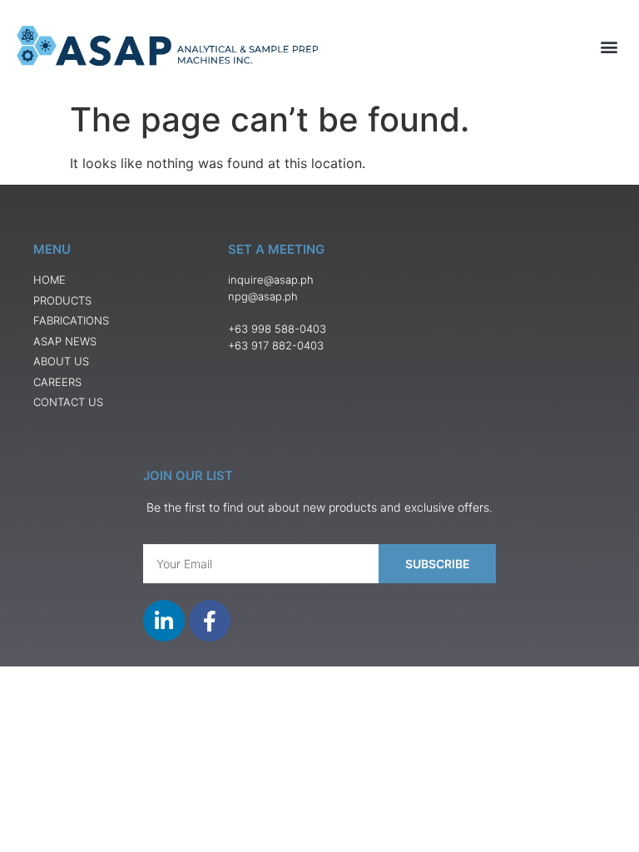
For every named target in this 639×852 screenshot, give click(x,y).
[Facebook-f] (209, 620)
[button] (608, 47)
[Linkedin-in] (164, 620)
